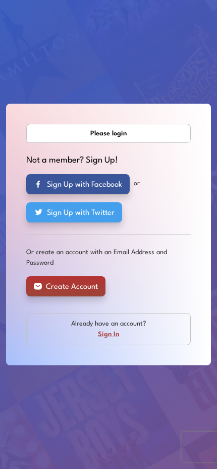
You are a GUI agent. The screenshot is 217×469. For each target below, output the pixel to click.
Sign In (108, 334)
